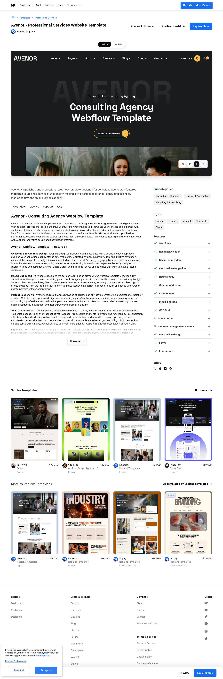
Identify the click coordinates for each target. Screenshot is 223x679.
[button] (44, 5)
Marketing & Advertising (168, 202)
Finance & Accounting (197, 196)
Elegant (160, 221)
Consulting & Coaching (168, 196)
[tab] (19, 207)
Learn (60, 5)
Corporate (201, 221)
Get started (196, 5)
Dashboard (26, 5)
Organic (173, 221)
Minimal (187, 221)
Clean (159, 227)
